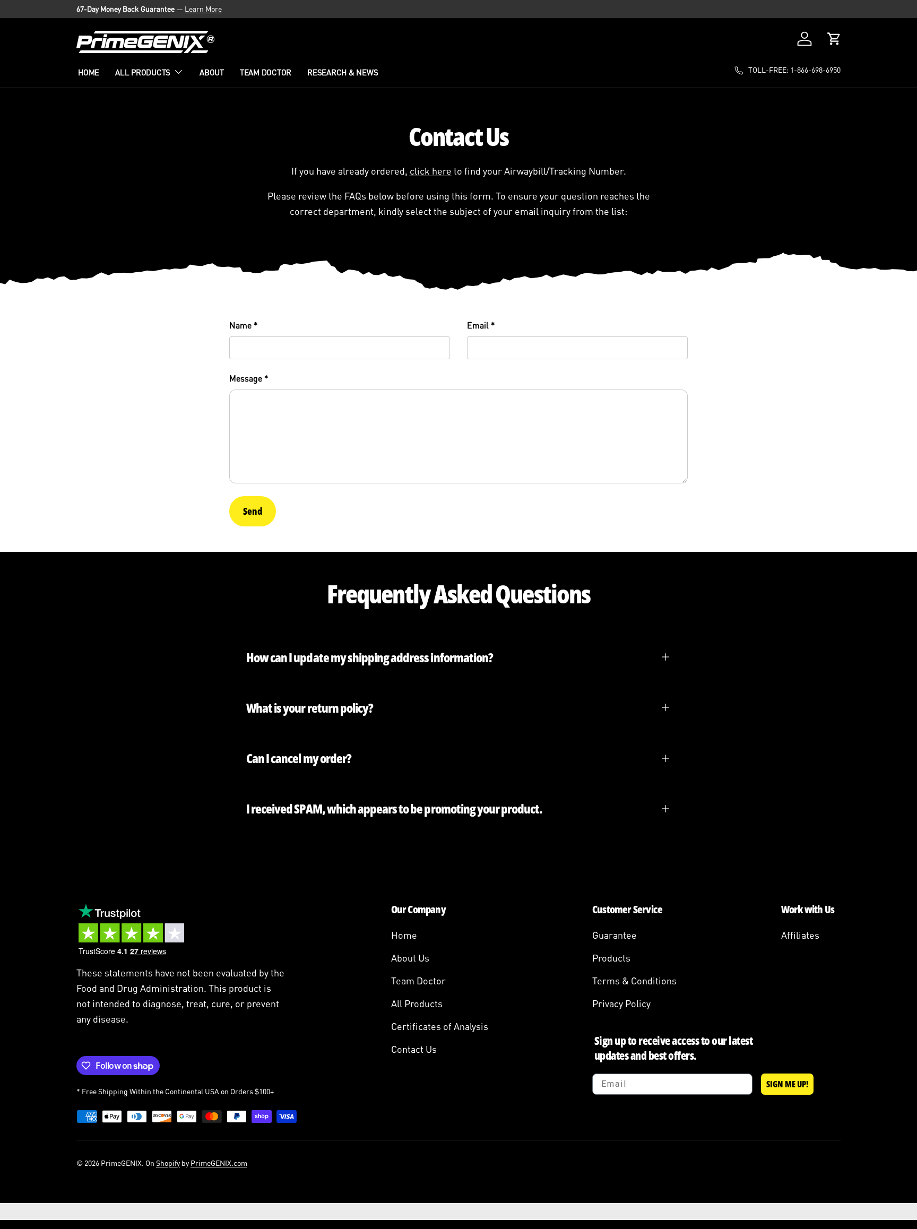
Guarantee (614, 935)
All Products (142, 72)
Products (611, 958)
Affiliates (800, 935)
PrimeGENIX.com (219, 1162)
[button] (834, 38)
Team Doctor (265, 72)
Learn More (203, 8)
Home (88, 72)
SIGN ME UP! (787, 1084)
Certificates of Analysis (439, 1026)
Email (478, 325)
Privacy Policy (621, 1003)
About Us (410, 958)
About (212, 72)
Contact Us (414, 1049)
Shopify (168, 1162)
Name (240, 325)
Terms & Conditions (634, 980)
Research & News (342, 72)
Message (245, 378)
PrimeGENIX (121, 1162)
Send (252, 511)
